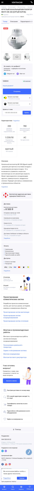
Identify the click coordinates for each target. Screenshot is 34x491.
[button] (32, 21)
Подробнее (7, 238)
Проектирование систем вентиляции (16, 312)
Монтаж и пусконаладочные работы (16, 331)
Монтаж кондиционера (11, 354)
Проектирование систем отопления (15, 321)
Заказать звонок (11, 381)
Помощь (18, 429)
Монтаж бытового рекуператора (15, 357)
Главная (3, 7)
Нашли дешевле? (8, 85)
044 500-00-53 (6, 439)
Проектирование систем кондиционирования (11, 317)
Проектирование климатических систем (13, 298)
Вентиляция (11, 7)
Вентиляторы (21, 7)
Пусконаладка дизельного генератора (12, 346)
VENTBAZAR (17, 2)
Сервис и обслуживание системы (15, 351)
